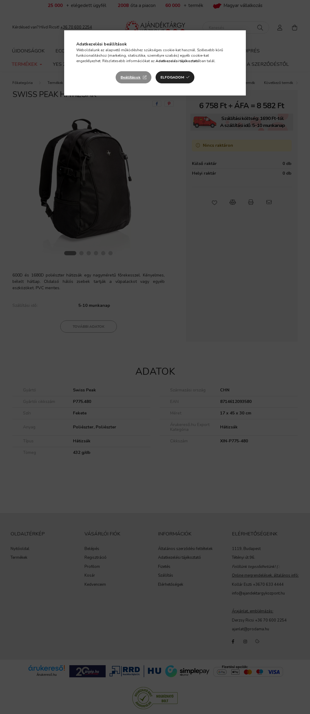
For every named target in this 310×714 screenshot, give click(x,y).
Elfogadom (172, 77)
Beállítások (130, 77)
